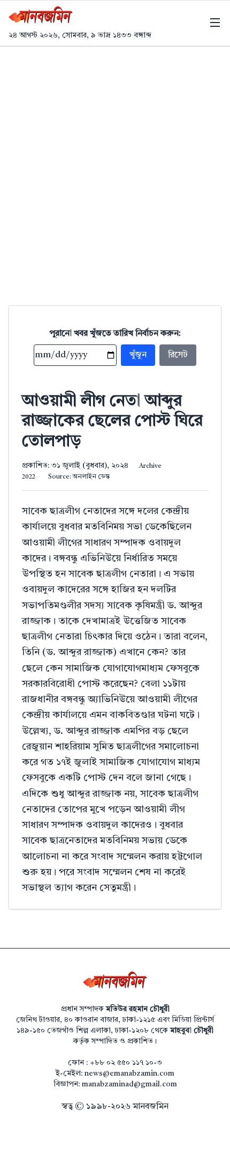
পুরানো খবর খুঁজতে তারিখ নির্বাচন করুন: (115, 333)
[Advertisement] (115, 167)
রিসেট (178, 355)
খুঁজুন (138, 355)
